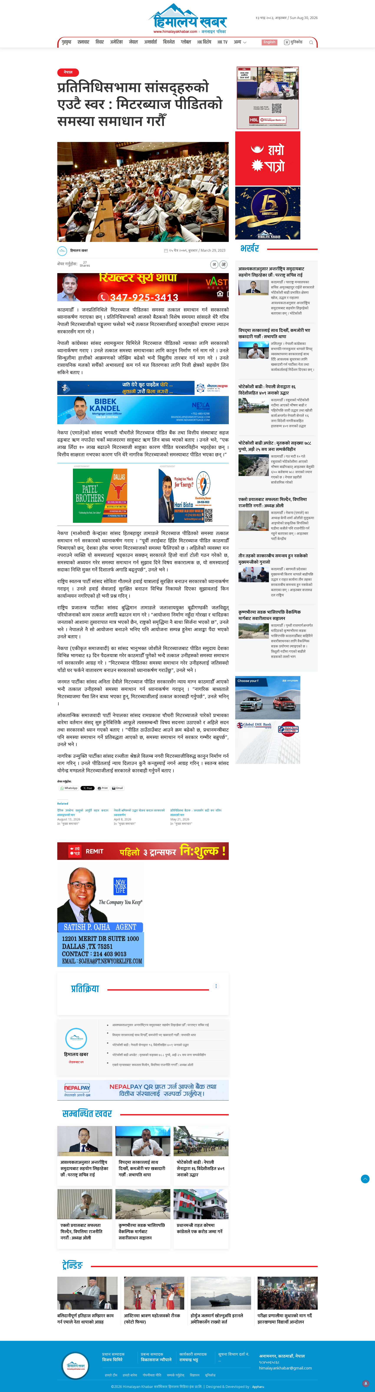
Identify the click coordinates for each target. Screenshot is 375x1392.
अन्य (237, 42)
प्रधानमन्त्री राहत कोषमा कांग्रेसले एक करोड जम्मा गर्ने (199, 1229)
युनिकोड (297, 42)
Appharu (258, 1387)
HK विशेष (204, 42)
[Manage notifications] (365, 1383)
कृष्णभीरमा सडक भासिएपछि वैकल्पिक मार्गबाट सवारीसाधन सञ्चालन (142, 1232)
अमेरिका (116, 42)
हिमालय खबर (79, 251)
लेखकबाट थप (76, 1062)
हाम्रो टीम (111, 1375)
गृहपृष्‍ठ (66, 42)
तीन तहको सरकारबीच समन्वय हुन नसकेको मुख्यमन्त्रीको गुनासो (273, 559)
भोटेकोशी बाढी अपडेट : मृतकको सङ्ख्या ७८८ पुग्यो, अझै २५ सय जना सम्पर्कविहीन (159, 1055)
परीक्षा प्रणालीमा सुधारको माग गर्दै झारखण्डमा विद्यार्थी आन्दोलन (285, 1319)
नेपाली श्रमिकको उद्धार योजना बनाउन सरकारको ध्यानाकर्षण (139, 813)
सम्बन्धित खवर (87, 1114)
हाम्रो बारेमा (130, 1375)
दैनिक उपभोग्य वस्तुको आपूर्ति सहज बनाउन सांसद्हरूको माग (82, 813)
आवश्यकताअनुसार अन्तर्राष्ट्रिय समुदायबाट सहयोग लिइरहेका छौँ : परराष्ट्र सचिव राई (160, 1025)
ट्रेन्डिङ (72, 1266)
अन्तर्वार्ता (150, 42)
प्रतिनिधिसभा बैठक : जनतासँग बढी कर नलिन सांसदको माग (195, 813)
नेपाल (133, 42)
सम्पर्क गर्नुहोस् (175, 1375)
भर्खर (249, 249)
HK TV (222, 42)
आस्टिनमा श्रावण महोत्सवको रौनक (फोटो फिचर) (152, 1319)
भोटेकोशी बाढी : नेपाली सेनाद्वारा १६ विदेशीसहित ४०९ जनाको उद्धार (150, 1045)
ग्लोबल (186, 42)
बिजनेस (168, 42)
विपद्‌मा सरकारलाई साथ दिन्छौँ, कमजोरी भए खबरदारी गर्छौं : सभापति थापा (154, 1035)
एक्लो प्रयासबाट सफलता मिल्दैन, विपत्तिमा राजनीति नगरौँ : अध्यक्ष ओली (152, 1065)
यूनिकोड (210, 1375)
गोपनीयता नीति (152, 1375)
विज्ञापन (194, 1375)
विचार (100, 42)
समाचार (83, 42)
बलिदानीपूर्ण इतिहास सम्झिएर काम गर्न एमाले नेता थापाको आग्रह (85, 1319)
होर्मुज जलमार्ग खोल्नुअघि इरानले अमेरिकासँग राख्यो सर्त (217, 1319)
